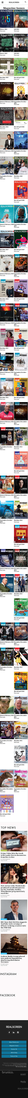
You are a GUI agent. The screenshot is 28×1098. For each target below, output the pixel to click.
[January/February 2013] (7, 631)
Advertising (14, 1052)
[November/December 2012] (21, 631)
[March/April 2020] (21, 190)
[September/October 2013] (7, 583)
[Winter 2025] (7, 19)
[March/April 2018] (21, 288)
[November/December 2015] (21, 411)
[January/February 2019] (7, 263)
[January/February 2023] (7, 91)
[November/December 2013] (21, 558)
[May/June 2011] (21, 730)
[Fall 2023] (21, 43)
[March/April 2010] (7, 804)
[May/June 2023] (7, 67)
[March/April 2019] (21, 239)
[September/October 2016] (21, 362)
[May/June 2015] (21, 436)
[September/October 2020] (7, 166)
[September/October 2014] (7, 510)
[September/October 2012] (7, 657)
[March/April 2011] (21, 754)
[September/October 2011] (7, 730)
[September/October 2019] (21, 214)
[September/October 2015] (7, 436)
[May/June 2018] (7, 288)
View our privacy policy (21, 1066)
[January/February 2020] (7, 214)
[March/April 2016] (21, 387)
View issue (2, 55)
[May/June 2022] (7, 116)
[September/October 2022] (21, 91)
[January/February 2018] (7, 312)
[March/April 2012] (21, 681)
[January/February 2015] (7, 485)
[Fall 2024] (21, 19)
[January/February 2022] (7, 140)
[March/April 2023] (21, 67)
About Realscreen (14, 1042)
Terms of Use (14, 1056)
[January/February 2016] (7, 411)
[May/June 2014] (21, 510)
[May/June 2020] (21, 166)
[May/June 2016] (7, 387)
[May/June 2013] (21, 583)
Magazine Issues (14, 1045)
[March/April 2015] (21, 460)
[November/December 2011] (21, 705)
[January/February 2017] (7, 362)
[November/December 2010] (7, 778)
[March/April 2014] (21, 534)
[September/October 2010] (21, 778)
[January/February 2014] (7, 558)
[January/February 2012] (7, 705)
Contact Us (14, 1049)
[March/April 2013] (21, 607)
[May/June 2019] (7, 239)
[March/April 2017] (21, 338)
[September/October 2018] (21, 263)
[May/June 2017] (7, 338)
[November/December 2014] (21, 485)
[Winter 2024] (7, 43)
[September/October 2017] (21, 312)
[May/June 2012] (21, 657)
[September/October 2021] (21, 140)
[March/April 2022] (21, 116)
